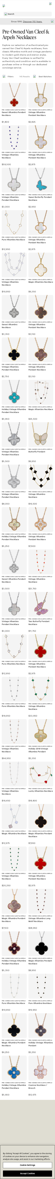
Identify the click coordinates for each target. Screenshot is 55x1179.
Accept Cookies (27, 1173)
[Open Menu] (4, 6)
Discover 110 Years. (32, 21)
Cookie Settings (27, 1165)
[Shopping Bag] (51, 6)
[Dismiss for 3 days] (51, 21)
